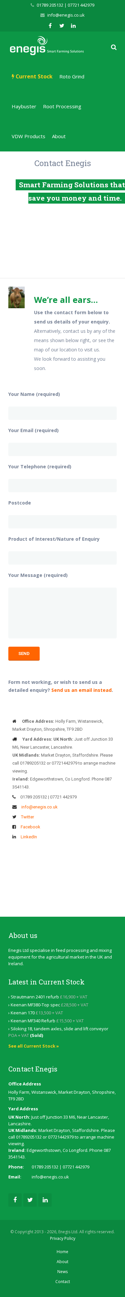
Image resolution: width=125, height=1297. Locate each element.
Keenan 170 (23, 1013)
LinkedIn (29, 836)
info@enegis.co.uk (66, 15)
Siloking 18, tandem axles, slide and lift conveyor (59, 1029)
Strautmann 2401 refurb (35, 997)
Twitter (27, 816)
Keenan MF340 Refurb (33, 1021)
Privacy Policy (62, 1238)
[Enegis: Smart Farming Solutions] (46, 46)
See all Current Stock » (33, 1046)
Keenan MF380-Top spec (35, 1005)
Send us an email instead (81, 690)
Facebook (30, 826)
